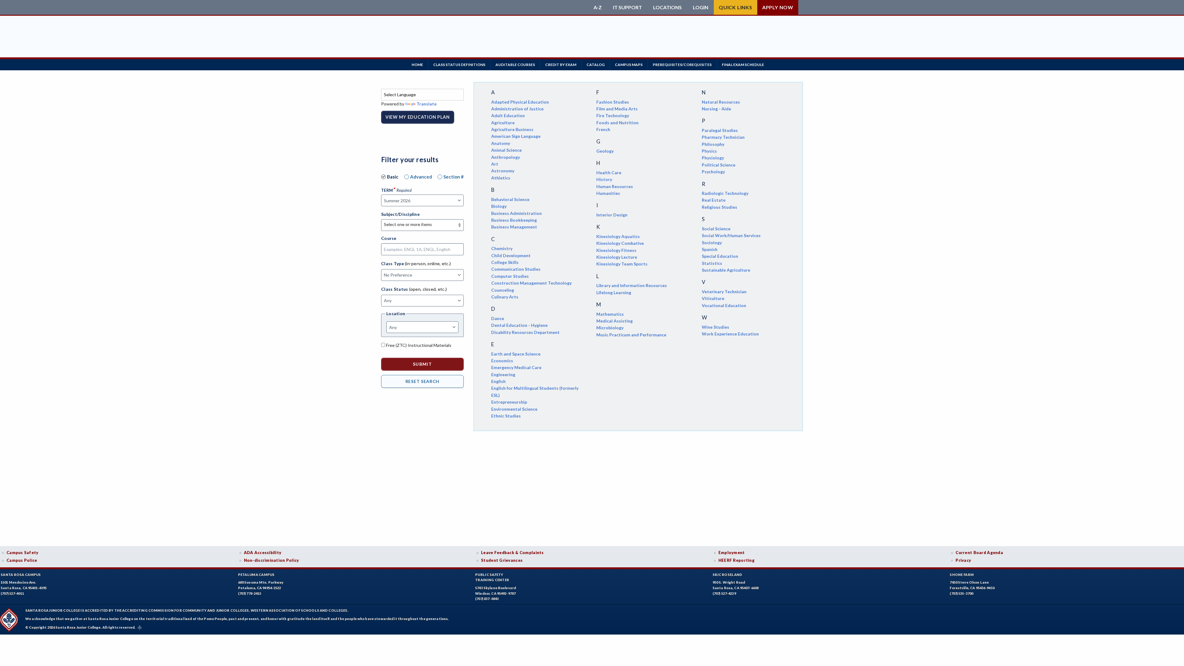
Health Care (608, 172)
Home (417, 64)
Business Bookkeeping (514, 220)
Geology (605, 151)
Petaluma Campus (256, 575)
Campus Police (21, 560)
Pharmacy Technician (723, 137)
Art (494, 163)
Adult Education (508, 115)
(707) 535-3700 (961, 593)
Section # (453, 176)
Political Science (718, 164)
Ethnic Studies (506, 415)
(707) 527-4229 (724, 593)
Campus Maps (629, 64)
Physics (709, 151)
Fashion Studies (612, 102)
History (604, 179)
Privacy (963, 560)
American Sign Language (516, 136)
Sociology (712, 242)
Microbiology (609, 327)
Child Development (511, 255)
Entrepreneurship (509, 402)
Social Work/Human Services (731, 235)
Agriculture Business (512, 129)
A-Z (598, 7)
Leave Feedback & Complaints (512, 552)
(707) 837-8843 (487, 599)
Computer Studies (510, 276)
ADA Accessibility (263, 552)
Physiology (713, 157)
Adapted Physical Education (520, 102)
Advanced (421, 176)
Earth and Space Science (516, 353)
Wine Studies (715, 327)
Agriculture (503, 122)
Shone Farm (962, 575)
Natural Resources (721, 102)
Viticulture (713, 298)
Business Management (514, 226)
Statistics (712, 263)
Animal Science (506, 150)
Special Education (720, 256)
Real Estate (714, 200)
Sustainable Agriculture (726, 270)
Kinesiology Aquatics (618, 236)
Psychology (713, 171)
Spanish (709, 249)
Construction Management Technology (531, 283)
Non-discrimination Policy (271, 560)
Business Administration (516, 213)
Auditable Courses (515, 64)
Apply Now (777, 7)
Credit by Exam (560, 64)
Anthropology (505, 157)
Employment (731, 552)
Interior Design (611, 214)
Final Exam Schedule (743, 64)
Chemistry (501, 248)
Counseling (502, 290)
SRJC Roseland (727, 575)
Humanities (608, 193)
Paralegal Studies (720, 130)
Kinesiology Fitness (616, 250)
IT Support (627, 7)
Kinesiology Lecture (616, 257)
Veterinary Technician (724, 291)
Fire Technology (612, 115)
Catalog (595, 64)
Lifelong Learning (613, 292)
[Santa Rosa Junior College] (486, 7)
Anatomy (500, 143)
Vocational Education (724, 305)
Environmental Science (514, 409)
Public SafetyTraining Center (492, 577)
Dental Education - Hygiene (519, 325)
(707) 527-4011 (12, 593)
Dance (497, 318)
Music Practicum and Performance (631, 334)
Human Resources (614, 186)
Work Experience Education (730, 333)
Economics (502, 360)
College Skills (505, 262)
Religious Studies (719, 207)
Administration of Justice (517, 108)
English (498, 381)
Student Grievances (502, 560)
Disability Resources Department (525, 332)
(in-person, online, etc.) (428, 263)
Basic (392, 176)
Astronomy (502, 170)
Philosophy (713, 144)
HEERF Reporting (736, 560)
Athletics (500, 177)
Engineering (503, 374)
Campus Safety (22, 552)
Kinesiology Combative (620, 243)
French (603, 129)
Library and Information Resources (631, 285)
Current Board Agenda (979, 552)
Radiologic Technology (725, 193)
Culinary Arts (504, 296)
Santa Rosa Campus (21, 575)
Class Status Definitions (459, 64)
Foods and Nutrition (617, 122)
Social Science (716, 228)
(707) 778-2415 (249, 593)
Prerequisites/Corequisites (682, 64)
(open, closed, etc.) (428, 289)
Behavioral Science (510, 199)
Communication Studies (516, 269)
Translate (427, 103)
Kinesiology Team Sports (622, 263)
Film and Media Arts (617, 108)
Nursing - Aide (716, 108)
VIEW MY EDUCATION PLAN (417, 117)
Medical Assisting (614, 320)
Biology (499, 206)
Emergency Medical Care (516, 367)
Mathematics (610, 314)
